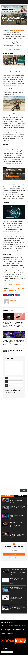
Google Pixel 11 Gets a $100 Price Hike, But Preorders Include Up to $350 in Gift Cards (19, 325)
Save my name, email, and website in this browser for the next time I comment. (13, 390)
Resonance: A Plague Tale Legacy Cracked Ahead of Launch (16, 580)
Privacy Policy (10, 633)
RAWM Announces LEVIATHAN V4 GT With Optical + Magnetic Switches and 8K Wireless (17, 607)
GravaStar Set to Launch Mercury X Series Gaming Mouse (16, 515)
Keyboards (12, 592)
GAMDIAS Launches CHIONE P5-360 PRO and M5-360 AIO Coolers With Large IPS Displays (17, 571)
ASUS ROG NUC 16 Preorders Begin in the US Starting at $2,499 (8, 342)
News (11, 518)
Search (3, 488)
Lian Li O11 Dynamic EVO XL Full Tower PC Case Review (17, 499)
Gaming (11, 583)
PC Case (12, 502)
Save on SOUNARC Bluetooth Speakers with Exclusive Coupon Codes (19, 342)
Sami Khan (4, 23)
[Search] (26, 2)
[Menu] (1, 2)
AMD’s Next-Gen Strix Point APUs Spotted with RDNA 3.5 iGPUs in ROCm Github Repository (17, 535)
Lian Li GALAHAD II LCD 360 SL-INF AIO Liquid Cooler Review (17, 507)
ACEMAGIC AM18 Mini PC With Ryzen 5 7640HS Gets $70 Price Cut (8, 324)
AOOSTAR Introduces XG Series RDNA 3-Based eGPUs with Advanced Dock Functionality (17, 524)
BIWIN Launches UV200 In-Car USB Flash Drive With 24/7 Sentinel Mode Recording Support (17, 598)
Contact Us (3, 633)
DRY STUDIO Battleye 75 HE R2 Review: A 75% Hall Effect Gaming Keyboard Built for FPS (17, 589)
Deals (4, 15)
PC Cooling (12, 509)
